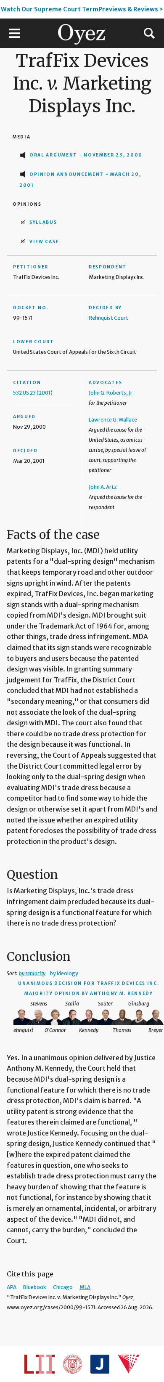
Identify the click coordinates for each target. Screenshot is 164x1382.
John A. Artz (103, 487)
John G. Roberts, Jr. (111, 393)
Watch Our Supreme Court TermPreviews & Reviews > (82, 9)
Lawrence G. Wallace (113, 419)
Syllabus (43, 222)
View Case (44, 241)
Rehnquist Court (108, 318)
